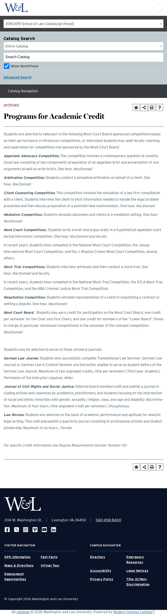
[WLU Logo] (16, 7)
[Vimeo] (35, 529)
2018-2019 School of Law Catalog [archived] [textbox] (39, 24)
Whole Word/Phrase (24, 66)
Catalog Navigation (23, 91)
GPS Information (17, 557)
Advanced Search (17, 77)
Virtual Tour (50, 565)
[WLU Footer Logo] (22, 504)
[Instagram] (25, 529)
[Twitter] (16, 529)
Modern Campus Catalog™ (134, 612)
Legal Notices (137, 570)
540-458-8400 (108, 520)
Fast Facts (49, 557)
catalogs (23, 612)
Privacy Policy (101, 579)
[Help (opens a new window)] (159, 107)
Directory (97, 557)
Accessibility (100, 570)
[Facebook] (7, 529)
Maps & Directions (19, 565)
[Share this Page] (144, 107)
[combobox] (83, 23)
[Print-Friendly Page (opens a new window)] (151, 107)
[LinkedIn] (53, 529)
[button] (158, 7)
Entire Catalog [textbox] (16, 46)
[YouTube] (44, 529)
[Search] (159, 57)
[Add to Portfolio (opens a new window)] (136, 107)
